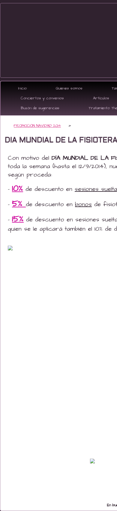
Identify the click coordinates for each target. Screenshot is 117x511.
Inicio (22, 88)
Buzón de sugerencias (40, 108)
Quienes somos (69, 88)
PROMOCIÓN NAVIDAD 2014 (37, 125)
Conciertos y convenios (42, 98)
